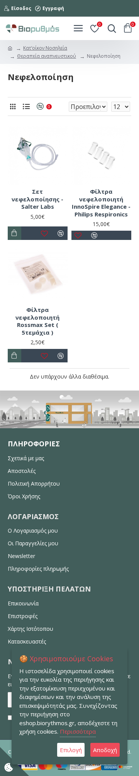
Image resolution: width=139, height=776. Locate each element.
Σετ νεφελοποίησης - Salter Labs (37, 199)
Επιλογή (71, 750)
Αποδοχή (105, 750)
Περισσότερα (78, 731)
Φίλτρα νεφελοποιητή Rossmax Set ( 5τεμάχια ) (37, 321)
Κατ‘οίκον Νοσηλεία (45, 48)
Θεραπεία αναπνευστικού (46, 56)
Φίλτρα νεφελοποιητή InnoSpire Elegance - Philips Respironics (101, 203)
